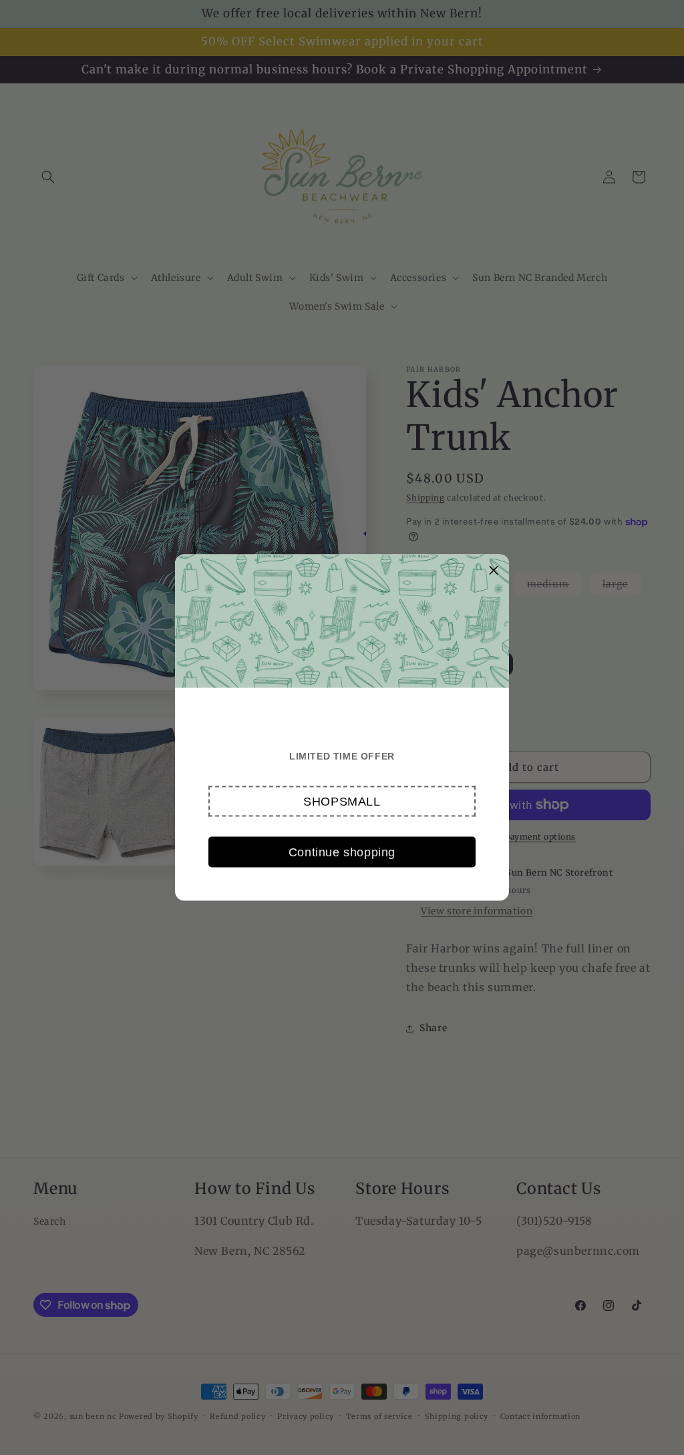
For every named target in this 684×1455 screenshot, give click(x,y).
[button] (342, 801)
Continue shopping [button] (342, 851)
